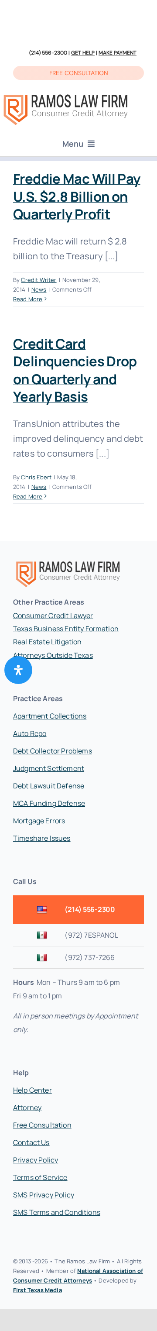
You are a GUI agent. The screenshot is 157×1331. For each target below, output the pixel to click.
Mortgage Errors (39, 820)
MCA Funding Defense (49, 803)
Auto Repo (29, 733)
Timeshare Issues (42, 838)
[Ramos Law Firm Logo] (65, 95)
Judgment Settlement (48, 768)
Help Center (32, 1090)
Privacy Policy (35, 1160)
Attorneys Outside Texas (53, 655)
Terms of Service (40, 1177)
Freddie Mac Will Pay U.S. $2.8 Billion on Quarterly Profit (76, 196)
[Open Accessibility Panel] (18, 670)
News (39, 289)
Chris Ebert (36, 477)
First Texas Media (37, 1290)
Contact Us (31, 1142)
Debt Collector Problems (52, 751)
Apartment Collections (49, 716)
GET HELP (83, 52)
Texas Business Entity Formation (66, 628)
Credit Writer (38, 280)
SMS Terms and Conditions (56, 1212)
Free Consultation (42, 1125)
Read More (27, 299)
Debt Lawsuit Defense (48, 786)
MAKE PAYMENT (118, 52)
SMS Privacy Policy (43, 1195)
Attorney (27, 1107)
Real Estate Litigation (47, 642)
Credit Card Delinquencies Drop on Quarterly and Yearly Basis (75, 370)
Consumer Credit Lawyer (53, 615)
